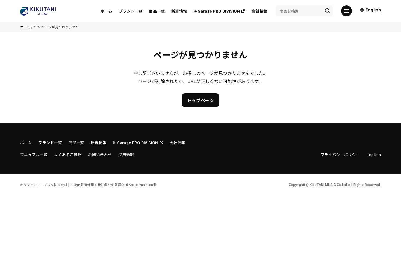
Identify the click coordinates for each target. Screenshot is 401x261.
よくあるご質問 (68, 154)
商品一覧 (157, 11)
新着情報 (179, 11)
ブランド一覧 (130, 11)
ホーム (106, 11)
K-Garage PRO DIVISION (217, 11)
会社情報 (260, 11)
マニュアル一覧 (34, 154)
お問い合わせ (100, 154)
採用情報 (126, 154)
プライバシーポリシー (340, 154)
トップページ (200, 100)
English (373, 10)
